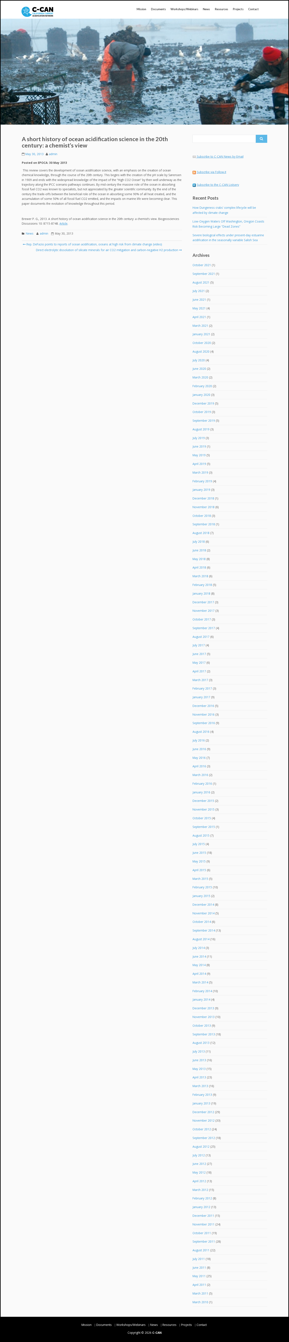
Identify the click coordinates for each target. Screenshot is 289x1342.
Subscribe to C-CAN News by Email (220, 156)
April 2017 (199, 671)
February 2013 (202, 1095)
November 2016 (204, 714)
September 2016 (204, 723)
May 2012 (199, 1172)
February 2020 (202, 386)
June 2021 (199, 300)
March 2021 (200, 326)
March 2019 (200, 472)
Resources (221, 9)
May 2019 (199, 455)
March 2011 (200, 1293)
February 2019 (202, 481)
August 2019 (201, 429)
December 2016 (203, 706)
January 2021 (201, 334)
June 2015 (199, 853)
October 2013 (202, 1026)
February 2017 (202, 688)
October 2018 (202, 516)
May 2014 (199, 965)
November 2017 (204, 611)
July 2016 (199, 740)
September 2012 (204, 1138)
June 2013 (199, 1060)
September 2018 (204, 524)
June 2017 (199, 654)
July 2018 (199, 542)
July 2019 (199, 438)
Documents (158, 9)
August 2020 (201, 351)
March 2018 (200, 576)
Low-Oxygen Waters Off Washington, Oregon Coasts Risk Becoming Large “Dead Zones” (228, 223)
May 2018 (199, 559)
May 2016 (199, 758)
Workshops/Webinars (184, 9)
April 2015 (199, 870)
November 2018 (204, 507)
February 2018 (202, 585)
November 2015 (204, 809)
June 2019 (199, 446)
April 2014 (199, 974)
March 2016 (200, 775)
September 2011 (204, 1241)
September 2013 (204, 1034)
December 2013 (203, 1008)
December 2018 (203, 498)
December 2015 (203, 801)
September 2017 (204, 628)
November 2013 (204, 1017)
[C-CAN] (37, 11)
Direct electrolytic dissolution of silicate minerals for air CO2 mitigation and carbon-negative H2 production (107, 250)
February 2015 (202, 887)
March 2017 (200, 680)
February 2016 (202, 784)
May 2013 (199, 1069)
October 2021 (202, 265)
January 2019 (201, 490)
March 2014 (200, 982)
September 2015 (204, 827)
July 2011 (199, 1259)
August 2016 (201, 732)
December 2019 (203, 403)
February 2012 (202, 1198)
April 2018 (199, 567)
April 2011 (199, 1285)
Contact (253, 9)
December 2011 (203, 1216)
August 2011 (201, 1250)
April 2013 (199, 1077)
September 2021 (204, 274)
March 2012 (200, 1190)
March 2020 (200, 377)
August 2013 (201, 1043)
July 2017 (199, 645)
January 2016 (201, 792)
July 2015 (199, 844)
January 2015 (201, 896)
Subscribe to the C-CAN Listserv (218, 185)
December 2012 (203, 1112)
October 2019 (202, 412)
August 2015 (201, 835)
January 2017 (201, 697)
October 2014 (202, 922)
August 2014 (201, 939)
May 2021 (199, 308)
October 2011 (202, 1233)
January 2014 (201, 999)
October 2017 (202, 619)
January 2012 (201, 1207)
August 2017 (201, 637)
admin (53, 154)
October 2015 (202, 818)
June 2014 (199, 956)
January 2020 (201, 395)
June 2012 (199, 1164)
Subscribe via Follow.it (211, 172)
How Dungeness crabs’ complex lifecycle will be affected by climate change (224, 210)
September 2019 (204, 421)
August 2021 (201, 282)
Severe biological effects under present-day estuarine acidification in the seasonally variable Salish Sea (228, 237)
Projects (238, 9)
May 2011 (199, 1276)
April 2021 (199, 317)
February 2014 (202, 991)
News (206, 9)
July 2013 (199, 1051)
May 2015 (199, 861)
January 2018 (201, 593)
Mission (141, 9)
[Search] (261, 139)
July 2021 (199, 291)
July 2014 (199, 948)
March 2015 (200, 879)
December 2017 (203, 602)
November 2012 (204, 1120)
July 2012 (199, 1155)
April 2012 (199, 1181)
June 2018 (199, 550)
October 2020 (202, 343)
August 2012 (201, 1147)
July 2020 (199, 360)
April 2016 (199, 766)
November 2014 (204, 913)
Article (63, 223)
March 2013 (200, 1086)
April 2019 (199, 464)
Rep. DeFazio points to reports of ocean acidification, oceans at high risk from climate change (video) (94, 244)
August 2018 (201, 533)
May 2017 (199, 663)
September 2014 (204, 930)
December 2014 (203, 905)
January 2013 (201, 1103)
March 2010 (200, 1302)
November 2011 (204, 1224)
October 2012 (202, 1129)
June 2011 (199, 1268)
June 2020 (199, 369)
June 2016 (199, 749)
